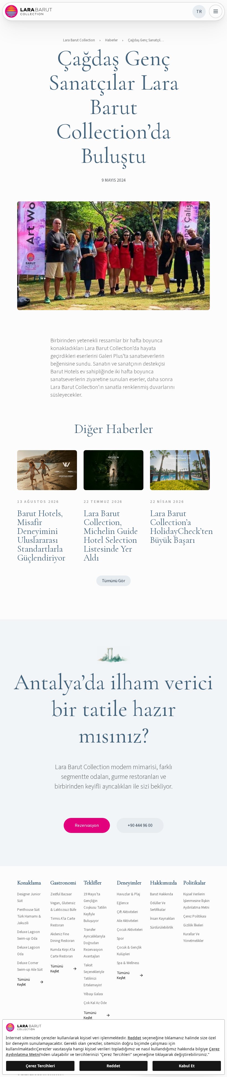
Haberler (111, 40)
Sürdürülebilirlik (161, 927)
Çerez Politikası (194, 916)
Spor (120, 938)
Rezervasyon (87, 825)
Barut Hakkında (161, 894)
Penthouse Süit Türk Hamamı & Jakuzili (29, 916)
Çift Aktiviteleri (127, 911)
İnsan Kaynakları (162, 918)
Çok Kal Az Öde (95, 1002)
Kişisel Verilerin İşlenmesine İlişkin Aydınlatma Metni (196, 901)
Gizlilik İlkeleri (193, 925)
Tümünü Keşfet (23, 982)
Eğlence (122, 903)
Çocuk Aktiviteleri (130, 929)
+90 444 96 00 (140, 825)
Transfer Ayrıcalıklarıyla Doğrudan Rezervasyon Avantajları (94, 943)
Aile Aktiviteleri (127, 920)
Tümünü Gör (113, 581)
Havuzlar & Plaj (128, 894)
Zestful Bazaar (61, 894)
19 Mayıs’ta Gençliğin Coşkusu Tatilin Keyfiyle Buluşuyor (95, 907)
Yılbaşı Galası (93, 994)
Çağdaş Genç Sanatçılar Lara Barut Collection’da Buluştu (146, 40)
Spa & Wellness (128, 963)
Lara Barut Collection (79, 40)
